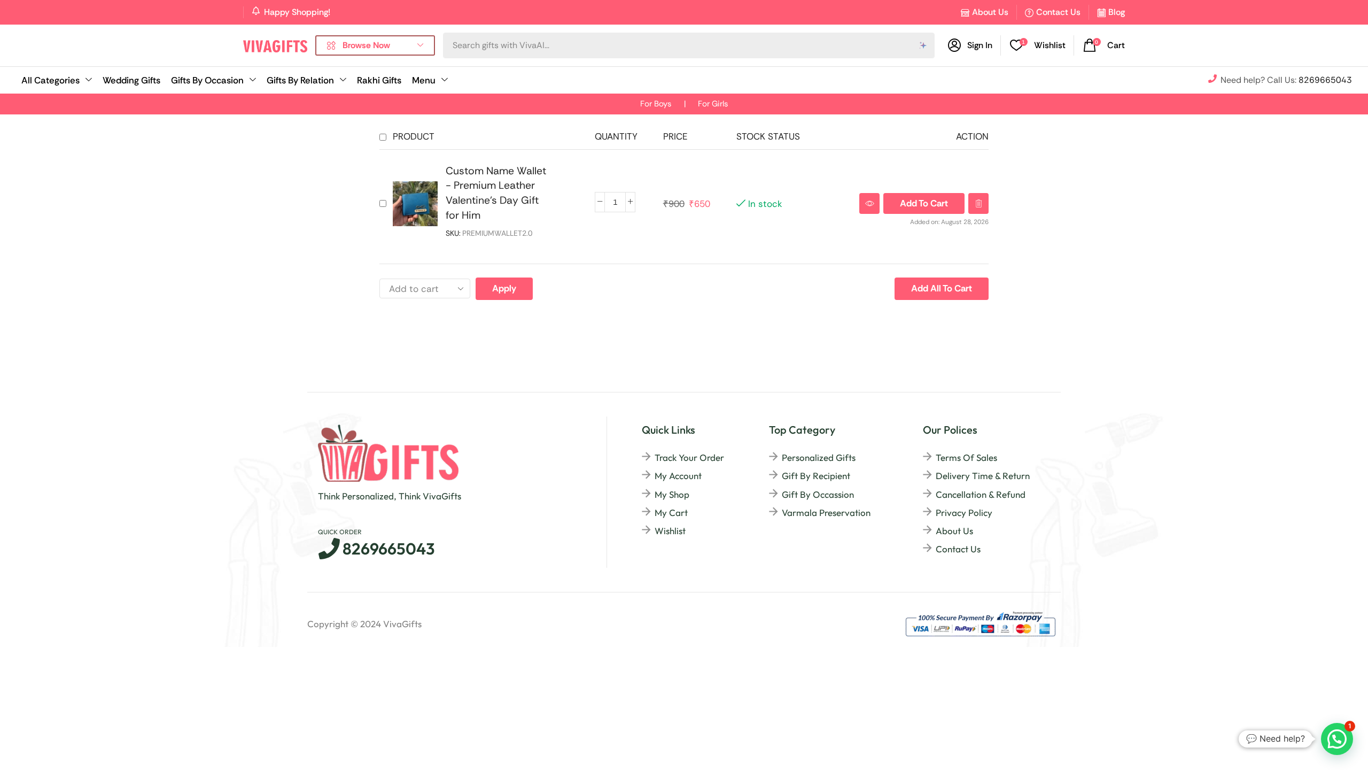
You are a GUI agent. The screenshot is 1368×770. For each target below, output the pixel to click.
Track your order (689, 457)
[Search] (923, 45)
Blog (1116, 12)
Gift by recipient (816, 475)
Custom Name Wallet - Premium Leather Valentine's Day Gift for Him (496, 193)
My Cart (671, 512)
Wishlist (670, 530)
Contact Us (1058, 12)
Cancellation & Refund (980, 494)
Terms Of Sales (966, 457)
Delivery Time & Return (983, 475)
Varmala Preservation (826, 512)
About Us (990, 12)
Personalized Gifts (819, 457)
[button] (1104, 45)
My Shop (672, 494)
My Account (678, 475)
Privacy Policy (964, 512)
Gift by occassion (818, 494)
